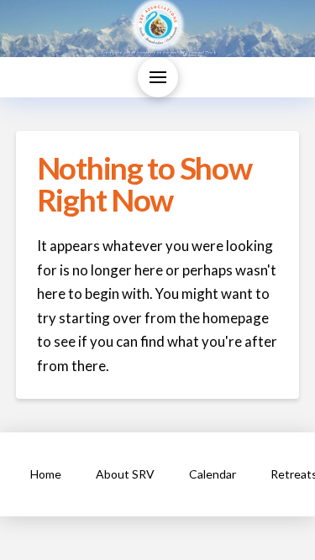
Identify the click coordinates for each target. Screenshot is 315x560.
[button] (158, 77)
